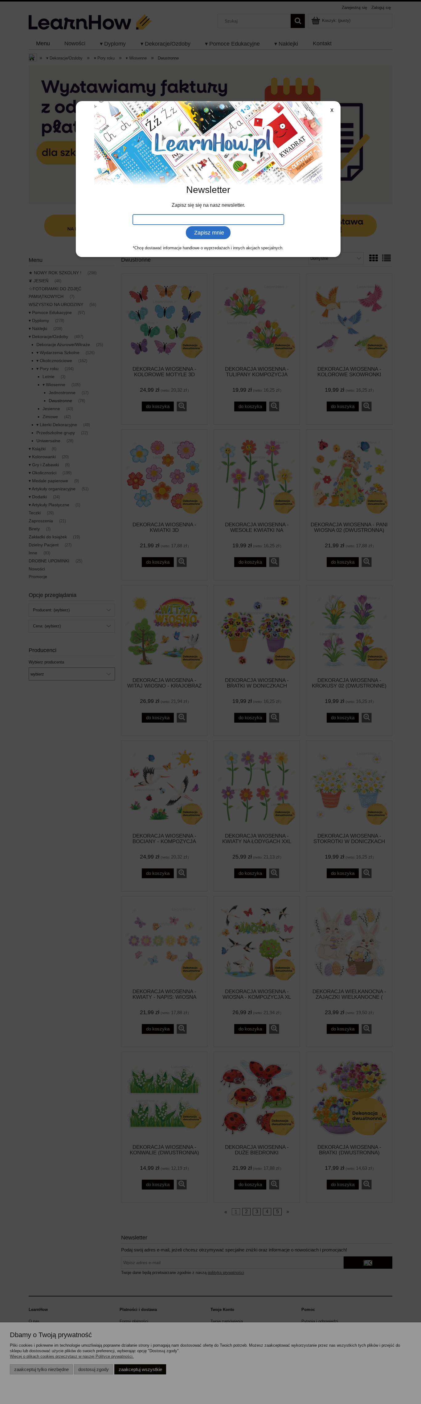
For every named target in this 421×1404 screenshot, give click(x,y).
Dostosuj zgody (93, 1369)
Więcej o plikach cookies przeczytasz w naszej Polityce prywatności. (72, 1356)
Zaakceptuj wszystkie (140, 1369)
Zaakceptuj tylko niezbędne (41, 1369)
